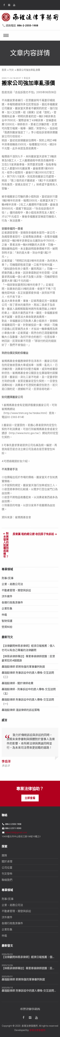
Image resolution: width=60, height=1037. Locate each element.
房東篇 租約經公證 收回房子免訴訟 (33, 534)
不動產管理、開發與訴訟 (16, 590)
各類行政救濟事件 (12, 602)
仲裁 (4, 614)
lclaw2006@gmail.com (16, 832)
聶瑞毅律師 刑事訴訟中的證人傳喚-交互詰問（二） (29, 990)
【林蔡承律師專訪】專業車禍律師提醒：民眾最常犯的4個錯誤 (29, 968)
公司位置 (7, 867)
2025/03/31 (7, 976)
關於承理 (7, 861)
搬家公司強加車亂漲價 (28, 69)
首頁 (4, 69)
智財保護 (7, 621)
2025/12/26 (7, 965)
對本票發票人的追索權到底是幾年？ (6, 545)
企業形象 (7, 608)
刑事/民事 (8, 578)
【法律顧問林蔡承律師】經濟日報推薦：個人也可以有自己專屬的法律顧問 (29, 957)
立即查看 (30, 798)
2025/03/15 (7, 987)
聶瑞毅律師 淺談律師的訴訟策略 (21, 710)
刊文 (11, 69)
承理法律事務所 (37, 1030)
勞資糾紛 (7, 627)
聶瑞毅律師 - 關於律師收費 (17, 683)
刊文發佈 (7, 873)
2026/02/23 (7, 954)
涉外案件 (7, 596)
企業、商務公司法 (12, 584)
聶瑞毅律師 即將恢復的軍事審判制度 (23, 666)
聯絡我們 (7, 879)
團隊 (4, 855)
